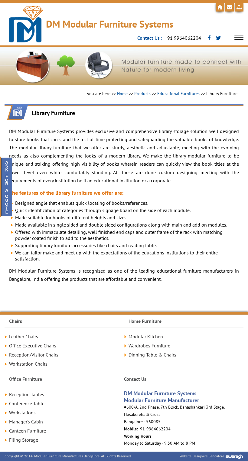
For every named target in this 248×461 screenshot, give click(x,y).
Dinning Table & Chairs (152, 355)
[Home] (220, 7)
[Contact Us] (229, 7)
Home (122, 93)
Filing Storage (23, 440)
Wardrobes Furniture (149, 346)
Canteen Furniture (27, 431)
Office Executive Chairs (32, 346)
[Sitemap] (239, 7)
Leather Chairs (23, 336)
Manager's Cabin (26, 422)
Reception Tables (26, 394)
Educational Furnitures (178, 93)
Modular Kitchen (146, 336)
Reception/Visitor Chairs (33, 355)
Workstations (22, 413)
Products (142, 93)
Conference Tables (28, 403)
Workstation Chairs (28, 364)
